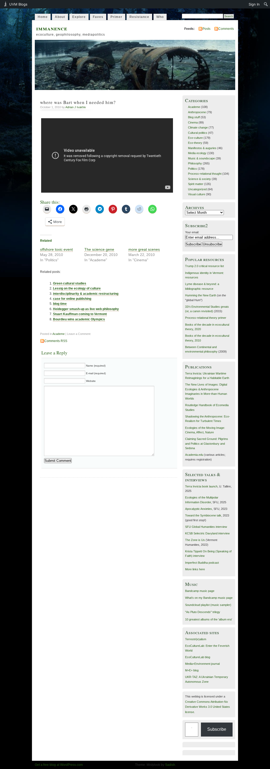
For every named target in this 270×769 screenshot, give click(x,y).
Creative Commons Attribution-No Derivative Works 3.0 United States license (207, 707)
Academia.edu (194, 454)
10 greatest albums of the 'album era (208, 619)
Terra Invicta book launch (201, 486)
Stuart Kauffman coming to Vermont (80, 314)
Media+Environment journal (202, 663)
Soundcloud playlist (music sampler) (208, 604)
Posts (206, 29)
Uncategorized (197, 189)
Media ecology (197, 153)
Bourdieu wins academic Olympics (79, 319)
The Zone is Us (195, 540)
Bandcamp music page (199, 590)
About (60, 17)
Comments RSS (55, 341)
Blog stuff (194, 117)
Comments (226, 29)
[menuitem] (266, 4)
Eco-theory (195, 142)
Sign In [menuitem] (254, 4)
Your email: (192, 232)
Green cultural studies (69, 283)
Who (160, 17)
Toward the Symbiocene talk (203, 515)
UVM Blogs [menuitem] (18, 4)
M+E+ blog (192, 670)
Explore (79, 17)
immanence (51, 28)
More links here (195, 569)
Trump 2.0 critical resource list (204, 266)
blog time (60, 304)
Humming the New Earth (200, 295)
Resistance (139, 17)
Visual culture (196, 194)
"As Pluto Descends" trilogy (202, 612)
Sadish (170, 765)
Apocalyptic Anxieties (198, 508)
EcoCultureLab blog (197, 657)
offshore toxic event (56, 249)
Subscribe (216, 729)
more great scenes (144, 249)
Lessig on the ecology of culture (77, 288)
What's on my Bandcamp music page (209, 597)
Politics (192, 168)
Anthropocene (197, 112)
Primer (116, 17)
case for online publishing (72, 299)
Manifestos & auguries (202, 148)
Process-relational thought (204, 173)
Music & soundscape (201, 158)
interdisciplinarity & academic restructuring (85, 294)
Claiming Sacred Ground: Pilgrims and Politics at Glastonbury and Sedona (206, 443)
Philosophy (195, 163)
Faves (98, 17)
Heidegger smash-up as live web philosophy (86, 309)
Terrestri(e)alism (195, 639)
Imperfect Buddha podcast (202, 562)
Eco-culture (195, 137)
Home (43, 17)
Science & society (199, 179)
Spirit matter (195, 184)
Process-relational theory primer (205, 317)
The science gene (99, 249)
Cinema (193, 122)
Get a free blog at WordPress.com (59, 765)
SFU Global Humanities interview (206, 526)
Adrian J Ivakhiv (75, 107)
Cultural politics (197, 132)
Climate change (198, 127)
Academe (58, 333)
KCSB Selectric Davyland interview (207, 533)
